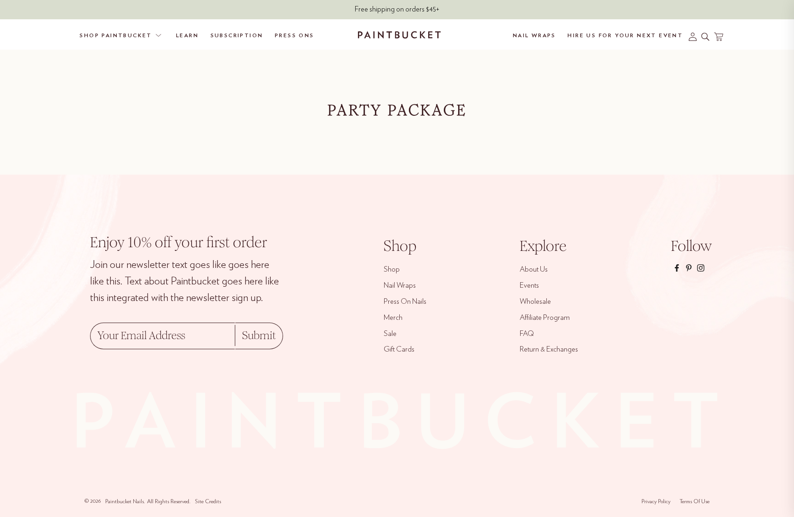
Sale (390, 333)
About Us (534, 269)
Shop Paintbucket (115, 35)
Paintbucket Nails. (125, 501)
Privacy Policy (655, 501)
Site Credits (208, 501)
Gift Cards (399, 349)
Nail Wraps (534, 35)
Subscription (236, 35)
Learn (187, 35)
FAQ (527, 333)
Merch (393, 317)
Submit (259, 335)
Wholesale (535, 301)
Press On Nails (405, 301)
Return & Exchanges (549, 349)
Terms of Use (694, 501)
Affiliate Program (545, 317)
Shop (392, 269)
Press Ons (294, 35)
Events (529, 285)
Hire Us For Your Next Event (625, 35)
